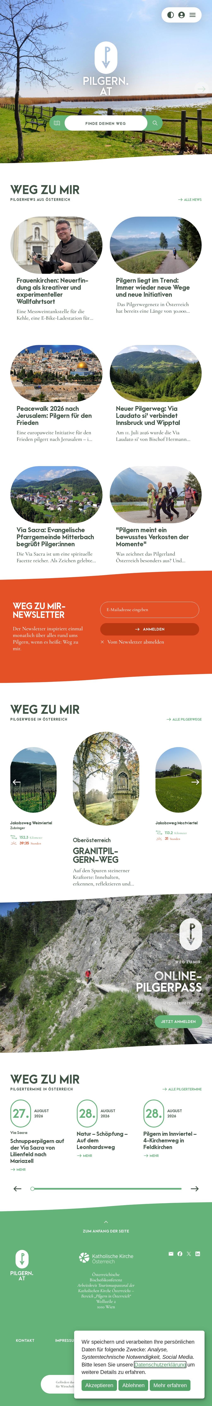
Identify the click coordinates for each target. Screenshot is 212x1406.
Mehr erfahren (170, 1385)
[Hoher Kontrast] (171, 15)
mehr (21, 1169)
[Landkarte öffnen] (57, 123)
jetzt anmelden (178, 1021)
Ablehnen (133, 1385)
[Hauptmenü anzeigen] (192, 15)
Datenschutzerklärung (160, 1364)
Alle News (193, 200)
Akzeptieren (99, 1385)
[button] (10, 89)
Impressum (66, 1340)
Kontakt (25, 1340)
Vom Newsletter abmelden (135, 642)
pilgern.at (22, 1275)
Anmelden (154, 629)
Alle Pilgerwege (187, 719)
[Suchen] (155, 123)
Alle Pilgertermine (185, 1089)
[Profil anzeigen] (182, 15)
